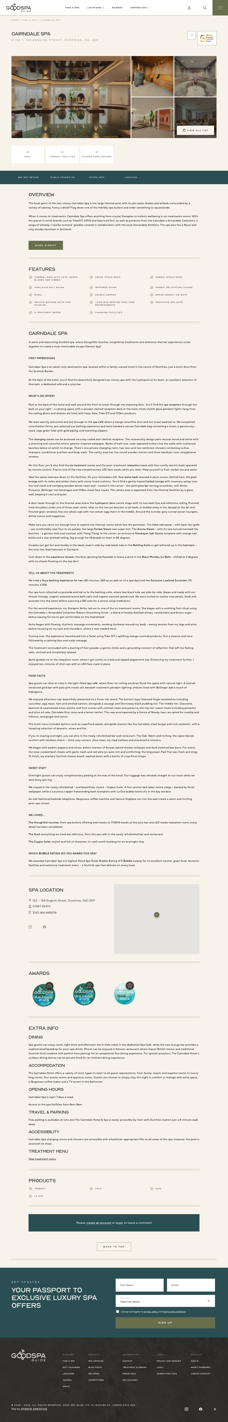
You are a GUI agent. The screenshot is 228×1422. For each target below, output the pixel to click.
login (119, 1223)
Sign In (195, 1361)
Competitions (96, 1380)
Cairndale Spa (50, 20)
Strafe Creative (34, 1409)
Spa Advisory (130, 1380)
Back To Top (114, 1246)
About (66, 1386)
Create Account (200, 1374)
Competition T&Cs (167, 1374)
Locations (94, 7)
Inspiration (138, 7)
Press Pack (129, 1374)
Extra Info (97, 177)
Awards (117, 7)
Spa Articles (95, 1361)
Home (14, 20)
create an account (98, 1223)
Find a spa (72, 7)
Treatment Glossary (135, 1367)
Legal (160, 1367)
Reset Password (200, 1367)
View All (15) (197, 130)
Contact (127, 1361)
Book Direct (45, 245)
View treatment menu (42, 1159)
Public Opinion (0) (62, 177)
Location (131, 177)
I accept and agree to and (153, 1311)
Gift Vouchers (71, 1367)
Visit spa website (45, 912)
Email (175, 1285)
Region (125, 1298)
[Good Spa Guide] (18, 7)
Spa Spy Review (28, 177)
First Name (126, 1285)
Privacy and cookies (169, 1361)
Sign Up (165, 1322)
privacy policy (151, 1311)
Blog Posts (95, 1367)
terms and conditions (174, 1311)
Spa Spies (93, 1374)
